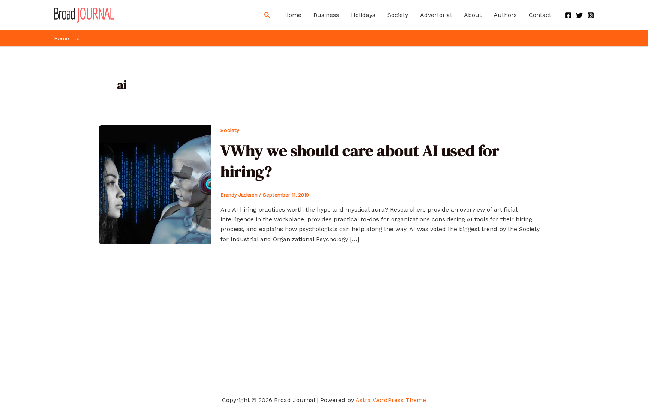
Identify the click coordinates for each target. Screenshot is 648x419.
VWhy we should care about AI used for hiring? (359, 160)
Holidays (363, 14)
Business (326, 14)
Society (397, 14)
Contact (540, 14)
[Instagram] (590, 15)
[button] (267, 15)
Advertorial (436, 14)
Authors (505, 14)
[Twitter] (579, 15)
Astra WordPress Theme (391, 400)
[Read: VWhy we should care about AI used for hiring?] (155, 184)
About (473, 14)
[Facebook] (568, 15)
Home (293, 14)
